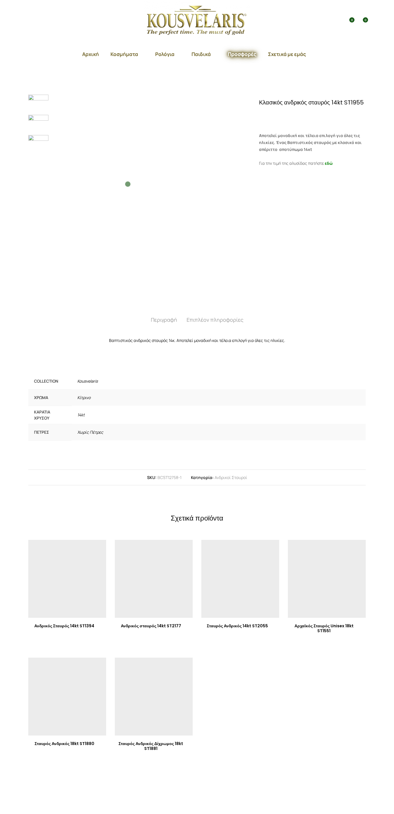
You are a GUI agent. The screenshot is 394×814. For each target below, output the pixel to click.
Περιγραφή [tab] (164, 319)
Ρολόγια (165, 54)
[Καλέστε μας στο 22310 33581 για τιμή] (283, 115)
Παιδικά (201, 54)
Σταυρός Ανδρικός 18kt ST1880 (64, 743)
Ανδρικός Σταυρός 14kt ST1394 (64, 626)
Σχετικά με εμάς (287, 54)
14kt (81, 415)
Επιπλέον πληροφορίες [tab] (215, 319)
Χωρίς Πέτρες (90, 432)
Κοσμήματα (124, 54)
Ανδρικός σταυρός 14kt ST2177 (151, 626)
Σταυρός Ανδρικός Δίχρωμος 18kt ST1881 (151, 746)
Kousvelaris (87, 381)
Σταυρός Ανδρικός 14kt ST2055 (237, 626)
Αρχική (90, 54)
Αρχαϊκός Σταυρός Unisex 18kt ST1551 (324, 628)
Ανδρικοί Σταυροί (231, 477)
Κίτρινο (84, 397)
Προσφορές (242, 54)
